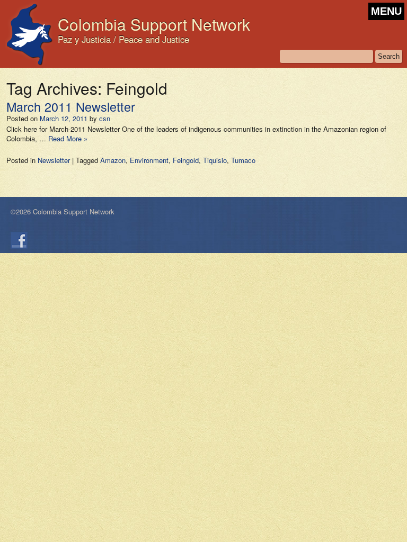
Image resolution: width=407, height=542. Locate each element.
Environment (149, 160)
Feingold (186, 160)
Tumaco (243, 160)
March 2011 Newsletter (70, 106)
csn (104, 118)
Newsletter (54, 160)
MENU (386, 11)
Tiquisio (215, 160)
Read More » (67, 138)
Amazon (113, 160)
